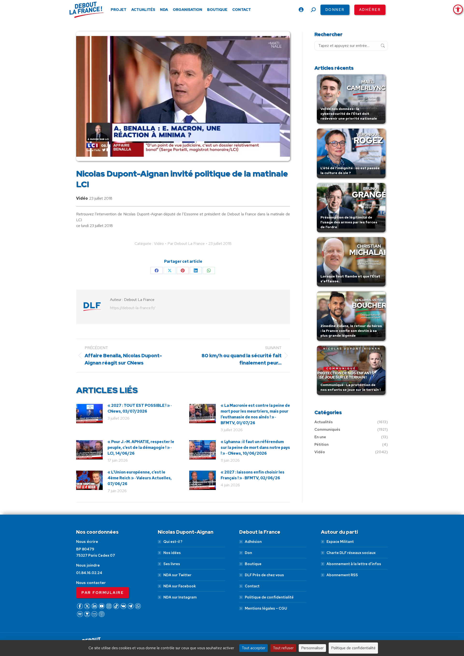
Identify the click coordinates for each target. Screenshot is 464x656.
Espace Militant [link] (340, 541)
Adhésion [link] (253, 541)
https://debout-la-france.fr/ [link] (132, 307)
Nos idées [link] (172, 552)
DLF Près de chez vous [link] (264, 575)
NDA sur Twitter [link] (177, 575)
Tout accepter (253, 647)
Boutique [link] (253, 563)
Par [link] (186, 243)
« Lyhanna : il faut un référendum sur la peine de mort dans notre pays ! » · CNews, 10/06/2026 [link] (255, 447)
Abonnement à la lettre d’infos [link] (353, 563)
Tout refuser (283, 647)
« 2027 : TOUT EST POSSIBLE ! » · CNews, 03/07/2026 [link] (140, 408)
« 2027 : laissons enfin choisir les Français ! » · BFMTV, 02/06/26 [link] (252, 475)
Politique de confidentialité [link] (269, 597)
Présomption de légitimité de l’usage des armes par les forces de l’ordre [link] (348, 222)
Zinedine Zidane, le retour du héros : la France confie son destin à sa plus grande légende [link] (351, 331)
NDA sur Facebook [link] (179, 586)
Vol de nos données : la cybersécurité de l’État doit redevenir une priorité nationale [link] (348, 114)
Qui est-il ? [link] (172, 541)
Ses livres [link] (171, 563)
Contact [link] (252, 586)
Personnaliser (312, 647)
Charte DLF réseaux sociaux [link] (351, 552)
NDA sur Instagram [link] (180, 597)
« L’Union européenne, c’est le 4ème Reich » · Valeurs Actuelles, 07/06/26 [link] (140, 478)
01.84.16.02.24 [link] (89, 572)
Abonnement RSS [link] (342, 575)
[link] (458, 9)
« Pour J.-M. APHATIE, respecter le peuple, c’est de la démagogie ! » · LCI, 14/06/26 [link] (141, 447)
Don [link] (248, 552)
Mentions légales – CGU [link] (266, 608)
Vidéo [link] (82, 198)
